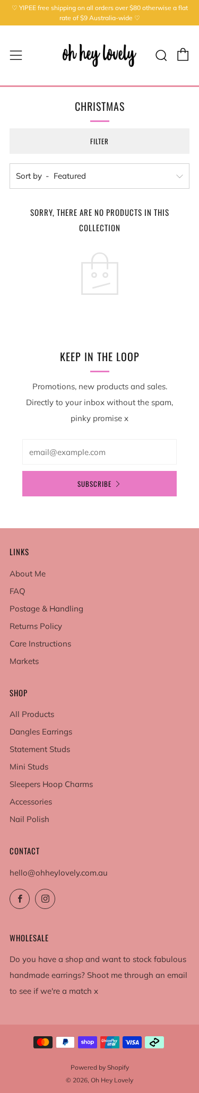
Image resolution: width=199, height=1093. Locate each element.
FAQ (17, 591)
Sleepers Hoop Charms (51, 784)
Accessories (31, 802)
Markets (24, 661)
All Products (32, 714)
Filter (99, 141)
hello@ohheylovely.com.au (59, 873)
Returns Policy (36, 626)
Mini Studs (29, 767)
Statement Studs (40, 749)
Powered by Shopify (100, 1067)
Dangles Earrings (41, 732)
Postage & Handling (46, 609)
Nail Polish (29, 819)
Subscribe (94, 483)
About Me (28, 574)
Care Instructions (40, 644)
